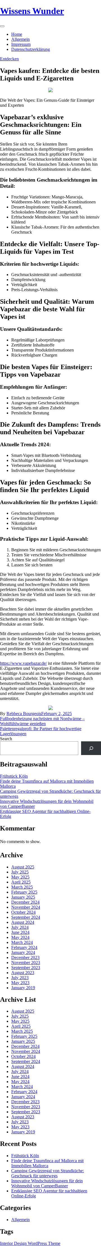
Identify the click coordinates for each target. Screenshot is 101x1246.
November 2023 (25, 962)
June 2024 (20, 932)
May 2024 (20, 937)
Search (6, 738)
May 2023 (20, 982)
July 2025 (20, 872)
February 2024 (24, 947)
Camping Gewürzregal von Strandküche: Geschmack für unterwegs (47, 1173)
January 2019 (23, 987)
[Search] (91, 748)
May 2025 (20, 877)
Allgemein (20, 39)
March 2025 (22, 887)
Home (16, 34)
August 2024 (22, 922)
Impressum (21, 44)
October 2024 (23, 912)
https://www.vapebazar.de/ (23, 663)
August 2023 (22, 972)
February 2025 (24, 892)
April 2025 (21, 882)
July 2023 (20, 977)
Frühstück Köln (14, 776)
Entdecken (9, 58)
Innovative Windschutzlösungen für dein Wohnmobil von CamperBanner (47, 1183)
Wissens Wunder (32, 11)
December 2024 (25, 902)
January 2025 (23, 897)
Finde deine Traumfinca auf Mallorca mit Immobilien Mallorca (47, 1163)
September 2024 (25, 917)
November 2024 (25, 907)
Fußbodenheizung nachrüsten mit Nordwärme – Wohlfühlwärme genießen (42, 721)
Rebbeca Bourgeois (23, 713)
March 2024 (22, 942)
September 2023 (25, 967)
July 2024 (20, 927)
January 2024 (23, 952)
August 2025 (22, 867)
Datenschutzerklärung (30, 49)
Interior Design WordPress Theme (30, 1243)
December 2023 (25, 957)
